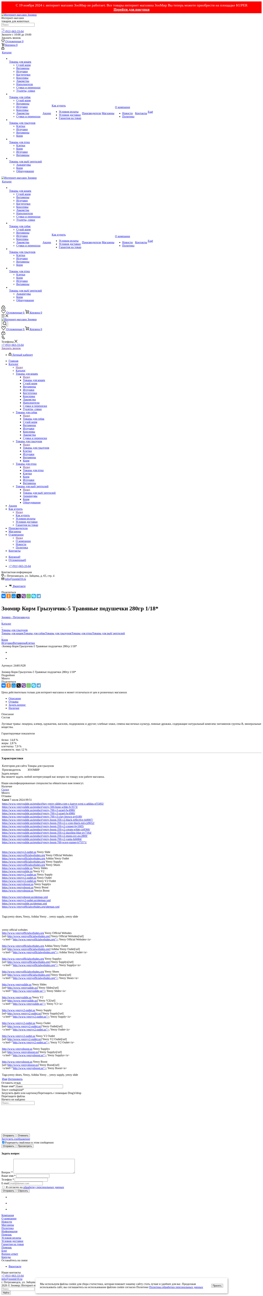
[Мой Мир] (13, 596)
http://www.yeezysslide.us (16, 984)
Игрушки (7, 643)
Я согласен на (35, 1187)
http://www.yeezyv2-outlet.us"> (31, 1016)
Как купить (23, 515)
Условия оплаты (11, 1237)
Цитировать (15, 1079)
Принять (217, 1285)
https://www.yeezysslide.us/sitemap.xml (24, 903)
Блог (4, 1250)
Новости (6, 1221)
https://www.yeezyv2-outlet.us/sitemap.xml (26, 900)
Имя (4, 1079)
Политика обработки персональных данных (176, 1287)
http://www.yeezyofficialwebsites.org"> (35, 939)
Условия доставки (12, 1241)
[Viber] (23, 596)
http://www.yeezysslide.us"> (29, 990)
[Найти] (2, 29)
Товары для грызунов (36, 447)
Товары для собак (33, 418)
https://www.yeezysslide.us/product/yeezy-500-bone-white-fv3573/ (40, 806)
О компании (23, 541)
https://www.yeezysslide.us (17, 868)
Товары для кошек (34, 380)
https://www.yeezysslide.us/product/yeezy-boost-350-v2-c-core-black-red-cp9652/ (48, 823)
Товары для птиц (33, 470)
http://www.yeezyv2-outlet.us (18, 1010)
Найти (6, 1292)
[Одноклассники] (8, 596)
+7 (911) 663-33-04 (12, 31)
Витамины (19, 643)
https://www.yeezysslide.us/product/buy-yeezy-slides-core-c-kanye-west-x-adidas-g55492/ (53, 803)
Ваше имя (8, 1086)
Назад (19, 367)
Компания (7, 1215)
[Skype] (33, 596)
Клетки (30, 643)
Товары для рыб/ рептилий (39, 492)
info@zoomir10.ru (15, 579)
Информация (9, 1231)
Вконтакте (19, 586)
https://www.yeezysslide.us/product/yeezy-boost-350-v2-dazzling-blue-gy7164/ (46, 832)
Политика (7, 1228)
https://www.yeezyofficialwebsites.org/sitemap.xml (30, 906)
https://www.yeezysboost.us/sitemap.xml (25, 897)
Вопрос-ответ (9, 1253)
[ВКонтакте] (3, 596)
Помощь (6, 1234)
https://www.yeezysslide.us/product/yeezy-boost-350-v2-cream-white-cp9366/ (46, 829)
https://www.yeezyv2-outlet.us (19, 852)
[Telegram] (38, 596)
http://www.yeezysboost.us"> (29, 1055)
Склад (5, 789)
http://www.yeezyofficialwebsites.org (23, 933)
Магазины (7, 1224)
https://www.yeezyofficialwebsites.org (23, 855)
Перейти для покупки (132, 9)
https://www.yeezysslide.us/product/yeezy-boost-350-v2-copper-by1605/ (43, 826)
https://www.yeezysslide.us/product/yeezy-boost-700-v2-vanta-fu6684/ (42, 839)
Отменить (23, 1135)
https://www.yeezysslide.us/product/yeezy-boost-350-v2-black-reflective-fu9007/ (47, 819)
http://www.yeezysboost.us (17, 1048)
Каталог (21, 370)
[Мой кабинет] (2, 48)
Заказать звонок (11, 348)
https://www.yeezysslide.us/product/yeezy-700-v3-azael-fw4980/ (38, 810)
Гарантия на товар (12, 1244)
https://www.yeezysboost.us (17, 884)
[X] (18, 596)
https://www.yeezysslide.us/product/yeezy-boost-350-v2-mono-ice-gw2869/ (44, 835)
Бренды (6, 1257)
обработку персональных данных (43, 1187)
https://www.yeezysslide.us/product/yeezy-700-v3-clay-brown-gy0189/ (42, 816)
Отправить (8, 1135)
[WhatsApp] (28, 596)
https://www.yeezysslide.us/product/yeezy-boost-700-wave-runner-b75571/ (44, 842)
